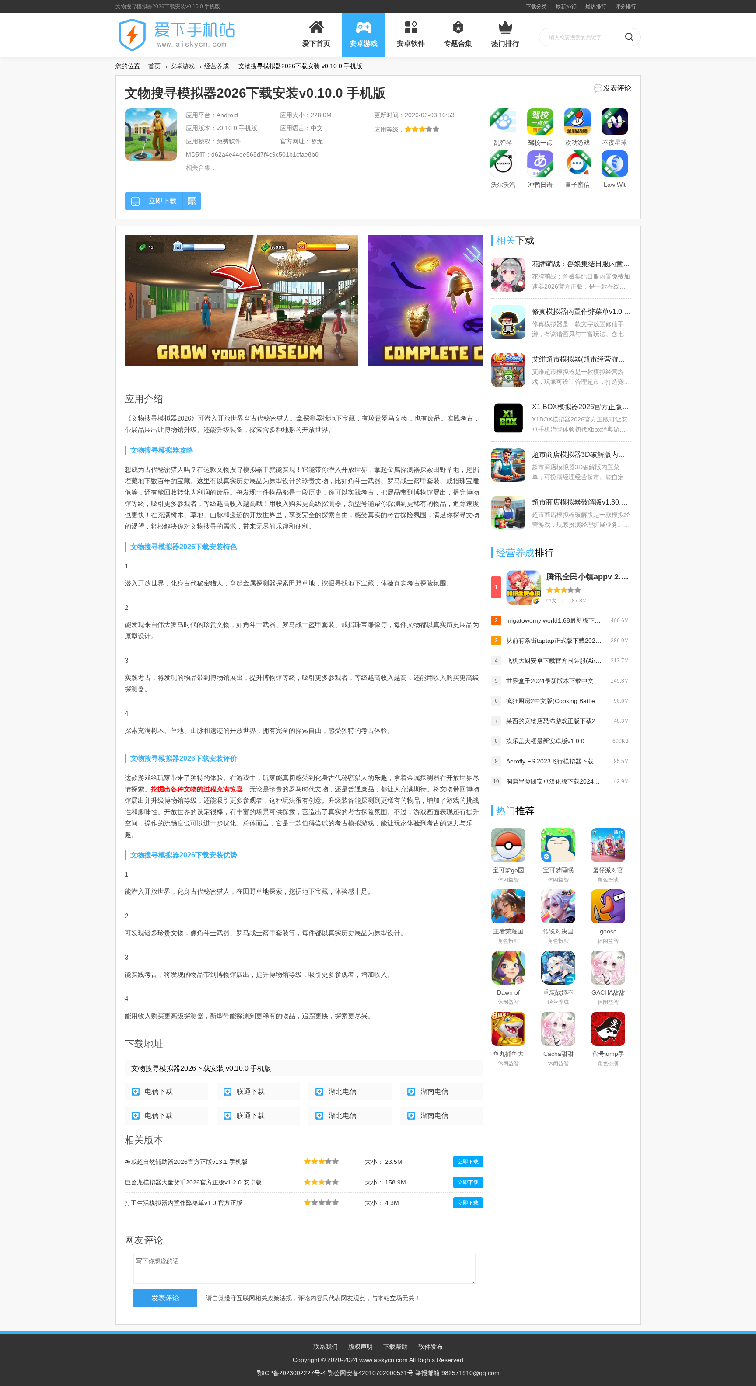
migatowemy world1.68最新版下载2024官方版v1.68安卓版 (554, 620)
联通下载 (251, 1091)
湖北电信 (343, 1091)
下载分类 (536, 6)
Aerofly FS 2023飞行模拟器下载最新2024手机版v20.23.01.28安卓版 (554, 761)
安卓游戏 (182, 66)
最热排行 (595, 6)
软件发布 (430, 1346)
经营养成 (216, 66)
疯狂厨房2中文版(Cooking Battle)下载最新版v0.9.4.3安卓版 (554, 700)
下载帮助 (395, 1346)
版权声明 (360, 1346)
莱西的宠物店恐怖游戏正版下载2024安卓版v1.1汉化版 (554, 720)
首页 (154, 66)
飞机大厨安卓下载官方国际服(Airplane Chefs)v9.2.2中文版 (554, 660)
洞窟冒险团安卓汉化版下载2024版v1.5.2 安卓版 (554, 781)
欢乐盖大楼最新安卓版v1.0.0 (545, 741)
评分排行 (625, 6)
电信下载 (159, 1091)
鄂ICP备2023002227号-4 (291, 1372)
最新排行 (566, 6)
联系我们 (325, 1346)
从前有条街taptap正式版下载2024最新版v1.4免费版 (554, 640)
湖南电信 (434, 1091)
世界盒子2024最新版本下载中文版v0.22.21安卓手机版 (554, 680)
